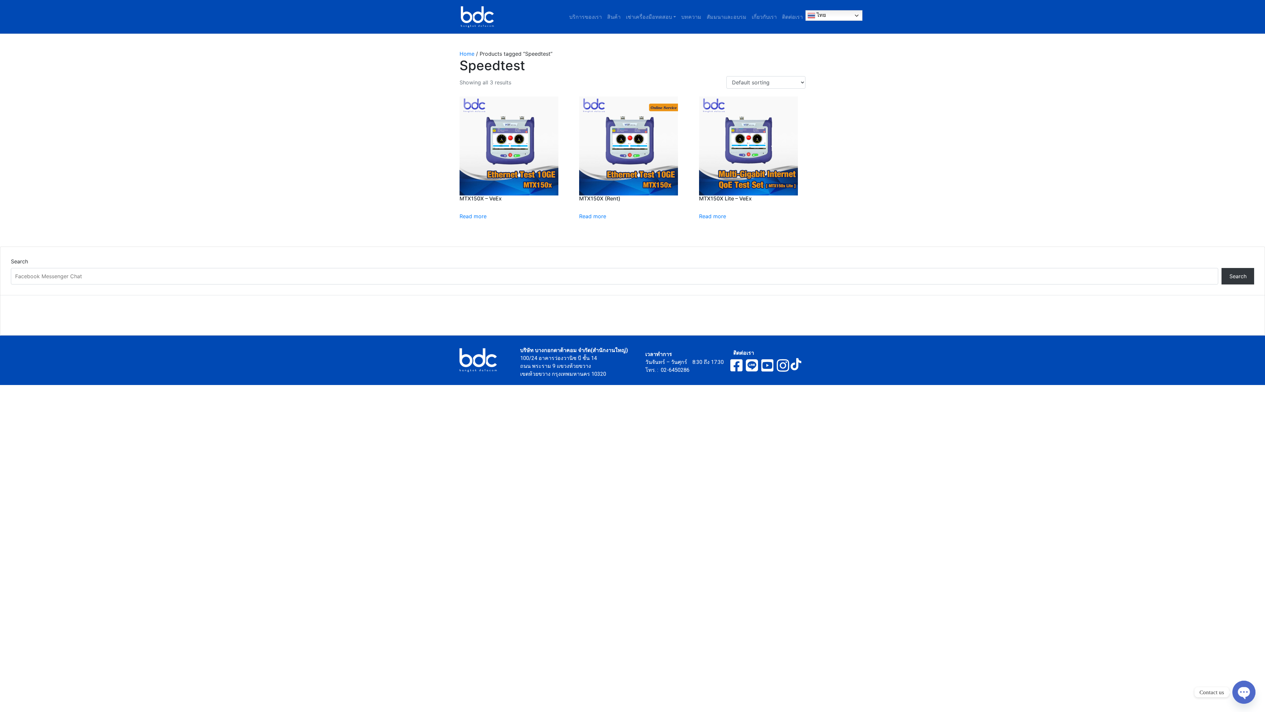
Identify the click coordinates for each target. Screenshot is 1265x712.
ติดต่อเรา (792, 17)
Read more (473, 216)
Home (467, 53)
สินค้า (614, 17)
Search (19, 261)
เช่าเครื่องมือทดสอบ (649, 17)
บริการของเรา (585, 17)
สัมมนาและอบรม (726, 17)
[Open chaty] (1243, 692)
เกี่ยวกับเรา (764, 17)
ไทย (820, 15)
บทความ (691, 17)
